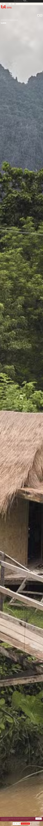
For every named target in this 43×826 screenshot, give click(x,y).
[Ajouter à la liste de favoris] (41, 15)
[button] (17, 824)
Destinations (7, 3)
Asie (11, 3)
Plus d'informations (5, 819)
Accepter (38, 818)
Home (2, 3)
